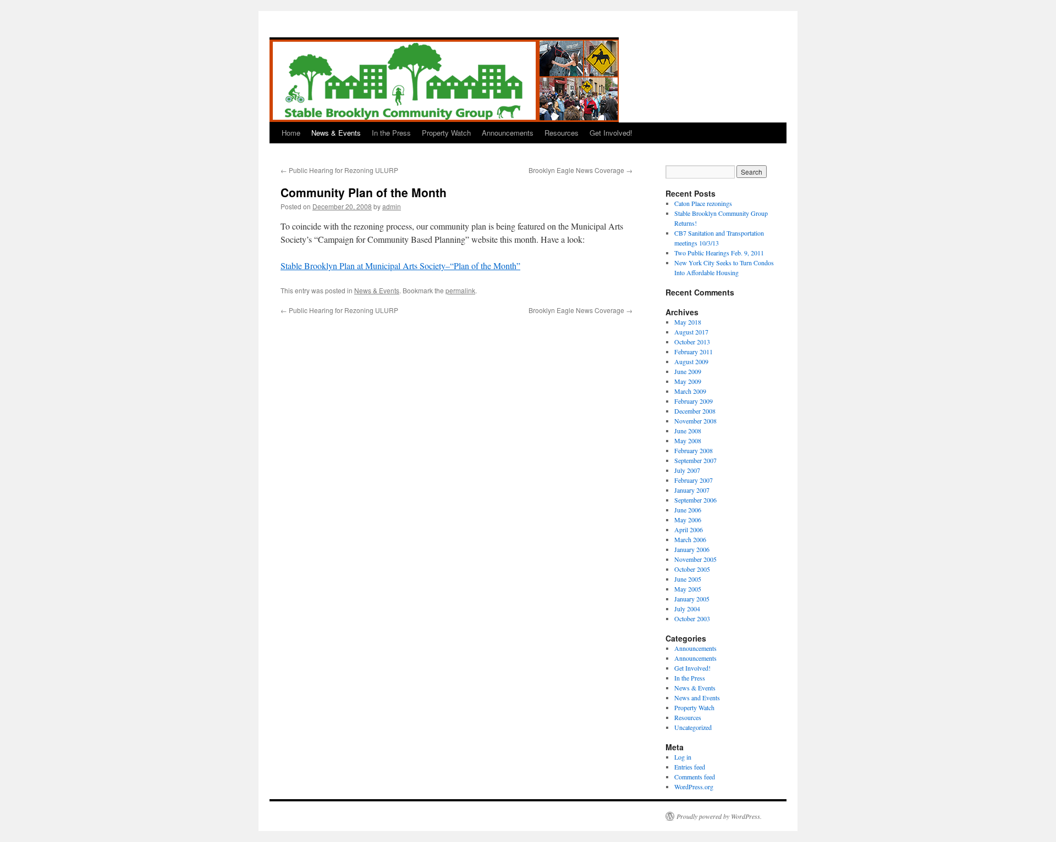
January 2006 (692, 549)
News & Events (336, 132)
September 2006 (695, 499)
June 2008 (687, 430)
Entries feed (689, 766)
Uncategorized (693, 727)
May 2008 (687, 440)
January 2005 (692, 598)
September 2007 (695, 460)
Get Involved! (611, 132)
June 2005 (687, 579)
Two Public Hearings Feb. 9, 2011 (719, 252)
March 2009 (690, 391)
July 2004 (687, 608)
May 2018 (687, 321)
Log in (682, 756)
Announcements (508, 132)
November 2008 (695, 420)
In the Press (391, 132)
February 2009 (693, 401)
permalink (460, 290)
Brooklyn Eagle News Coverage (580, 170)
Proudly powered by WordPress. (719, 816)
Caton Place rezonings (703, 203)
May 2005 (687, 588)
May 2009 (687, 381)
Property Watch (446, 132)
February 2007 (693, 480)
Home (291, 132)
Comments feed (694, 776)
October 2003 (692, 618)
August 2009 (691, 361)
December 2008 (695, 410)
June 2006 (687, 509)
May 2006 (687, 519)
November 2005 (695, 559)
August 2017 (691, 331)
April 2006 (688, 529)
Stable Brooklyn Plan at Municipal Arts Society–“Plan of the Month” (400, 265)
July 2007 (687, 470)
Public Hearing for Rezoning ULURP (339, 170)
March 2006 (690, 539)
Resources (561, 132)
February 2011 (693, 351)
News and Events (697, 697)
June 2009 (687, 371)
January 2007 (692, 490)
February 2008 (693, 450)
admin (391, 206)
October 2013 (692, 341)
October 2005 (692, 569)
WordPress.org (693, 786)
